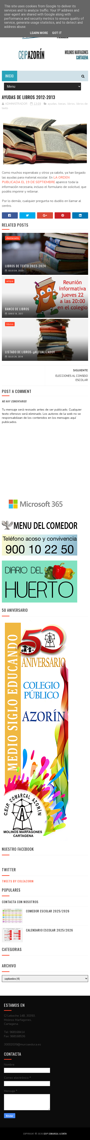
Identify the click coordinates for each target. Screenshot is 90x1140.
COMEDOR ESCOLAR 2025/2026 (47, 911)
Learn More (39, 33)
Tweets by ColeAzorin (17, 881)
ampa (9, 281)
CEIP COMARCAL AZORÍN (55, 1133)
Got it (57, 33)
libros (71, 104)
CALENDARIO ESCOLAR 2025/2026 (49, 930)
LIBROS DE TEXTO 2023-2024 (25, 265)
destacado (12, 238)
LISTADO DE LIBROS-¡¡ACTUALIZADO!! (30, 352)
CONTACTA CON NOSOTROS (20, 901)
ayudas (52, 104)
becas (62, 104)
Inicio (9, 75)
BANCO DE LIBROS (17, 309)
